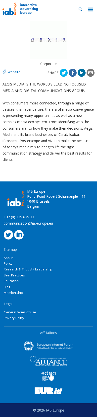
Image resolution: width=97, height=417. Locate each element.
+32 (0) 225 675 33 (19, 217)
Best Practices (14, 275)
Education (11, 281)
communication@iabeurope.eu (28, 223)
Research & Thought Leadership (28, 269)
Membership (13, 292)
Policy (8, 263)
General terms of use (20, 312)
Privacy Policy (14, 318)
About (8, 257)
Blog (7, 287)
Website (13, 72)
